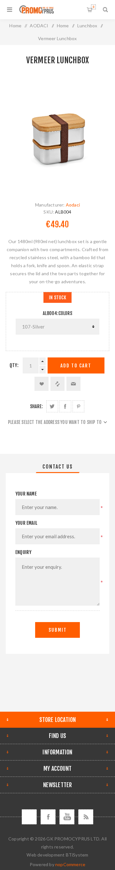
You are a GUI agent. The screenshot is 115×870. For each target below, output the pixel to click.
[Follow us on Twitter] (29, 816)
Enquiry (23, 552)
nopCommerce (70, 864)
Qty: (14, 365)
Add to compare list (57, 384)
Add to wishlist (41, 384)
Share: (36, 406)
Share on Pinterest (78, 406)
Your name (26, 494)
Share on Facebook (65, 406)
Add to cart (75, 366)
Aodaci (73, 204)
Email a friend (73, 384)
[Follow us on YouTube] (66, 816)
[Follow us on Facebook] (48, 816)
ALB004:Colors (57, 313)
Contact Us (57, 466)
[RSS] (85, 816)
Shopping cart (93, 7)
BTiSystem (77, 854)
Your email (26, 523)
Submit (58, 630)
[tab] (57, 466)
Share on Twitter (52, 406)
